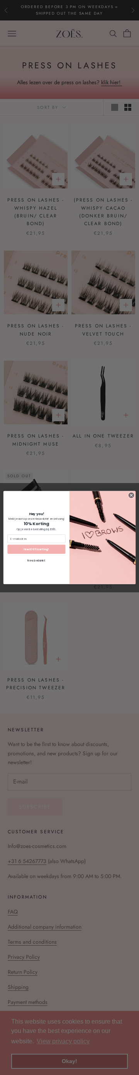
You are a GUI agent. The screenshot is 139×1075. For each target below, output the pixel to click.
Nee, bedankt (36, 560)
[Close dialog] (131, 495)
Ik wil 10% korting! (36, 549)
